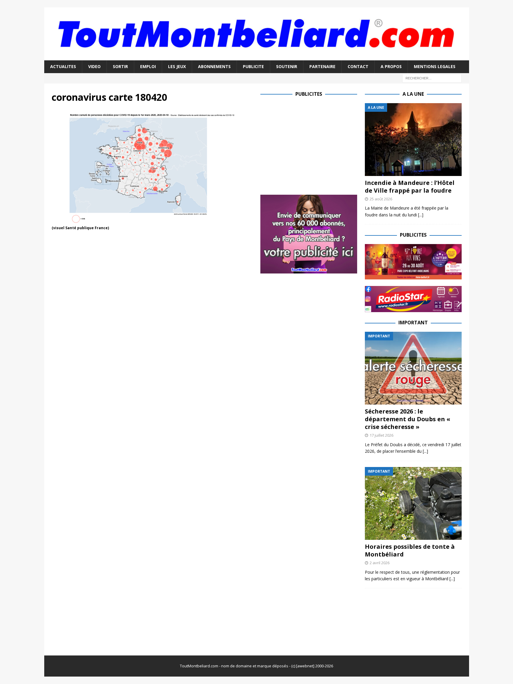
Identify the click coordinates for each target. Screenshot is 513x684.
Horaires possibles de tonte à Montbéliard (410, 550)
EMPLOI (148, 66)
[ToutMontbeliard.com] (256, 57)
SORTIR (120, 66)
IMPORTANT (413, 322)
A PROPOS (391, 66)
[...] (420, 215)
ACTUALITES (63, 66)
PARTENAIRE (322, 66)
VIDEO (94, 66)
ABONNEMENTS (214, 66)
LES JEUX (177, 66)
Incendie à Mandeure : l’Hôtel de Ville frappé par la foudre (410, 186)
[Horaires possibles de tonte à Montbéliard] (413, 503)
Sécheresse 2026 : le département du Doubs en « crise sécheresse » (407, 419)
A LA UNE (413, 94)
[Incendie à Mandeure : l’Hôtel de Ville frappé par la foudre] (413, 139)
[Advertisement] (310, 144)
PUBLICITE (253, 66)
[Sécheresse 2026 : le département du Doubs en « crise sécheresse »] (413, 368)
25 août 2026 (381, 199)
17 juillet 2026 (381, 435)
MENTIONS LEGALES (434, 66)
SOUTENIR (286, 66)
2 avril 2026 (380, 562)
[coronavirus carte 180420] (152, 221)
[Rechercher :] (432, 78)
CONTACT (358, 66)
